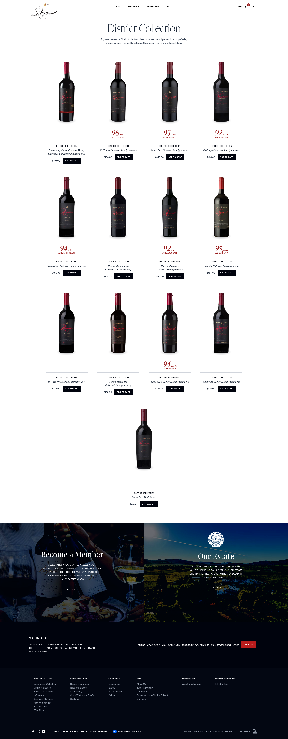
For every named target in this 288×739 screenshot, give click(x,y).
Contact (56, 731)
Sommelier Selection (43, 699)
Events (111, 687)
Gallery (111, 695)
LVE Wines (39, 695)
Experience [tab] (133, 6)
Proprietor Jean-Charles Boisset (152, 695)
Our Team (141, 699)
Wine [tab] (118, 6)
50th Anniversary (145, 687)
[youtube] (44, 731)
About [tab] (169, 6)
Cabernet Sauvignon (80, 684)
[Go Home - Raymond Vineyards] (59, 11)
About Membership (191, 684)
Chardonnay (76, 691)
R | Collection (40, 706)
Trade (92, 731)
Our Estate (142, 691)
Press (84, 731)
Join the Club (72, 589)
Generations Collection (45, 684)
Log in (239, 6)
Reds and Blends (78, 687)
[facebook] (33, 731)
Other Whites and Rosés (82, 695)
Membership (153, 6)
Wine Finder (39, 710)
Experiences (114, 684)
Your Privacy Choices (129, 731)
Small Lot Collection (43, 691)
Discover (216, 587)
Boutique (74, 699)
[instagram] (38, 731)
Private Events (115, 691)
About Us (141, 684)
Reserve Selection (42, 702)
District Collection (42, 687)
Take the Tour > (222, 684)
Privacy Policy (70, 731)
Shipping (102, 731)
